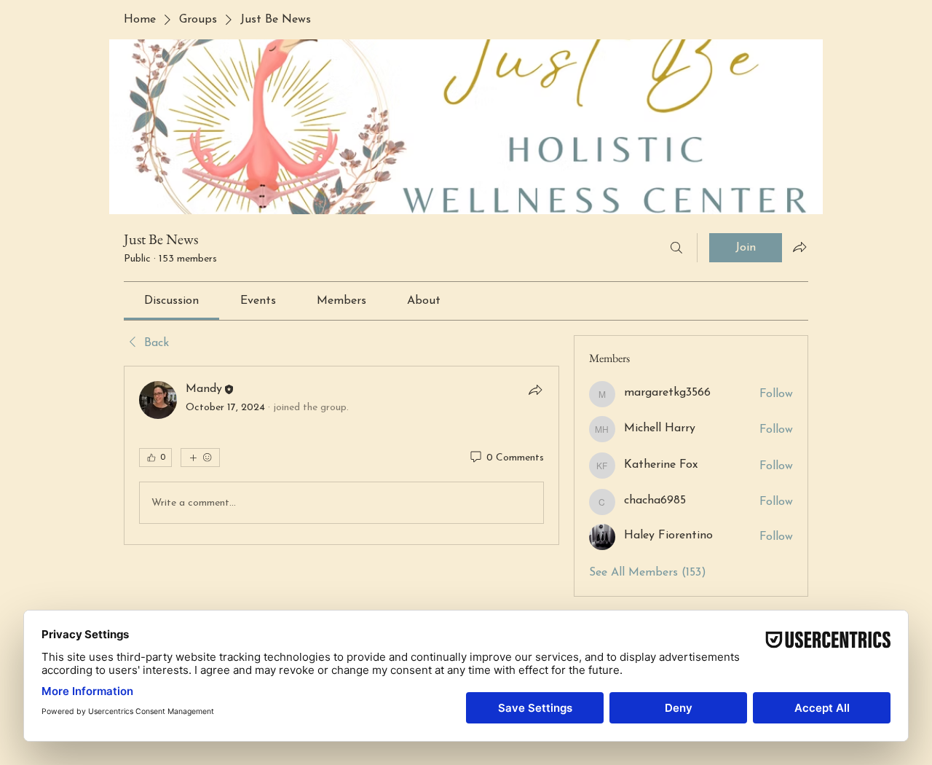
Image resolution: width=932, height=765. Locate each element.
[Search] (676, 247)
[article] (341, 455)
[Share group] (799, 247)
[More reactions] (200, 457)
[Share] (535, 390)
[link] (171, 301)
